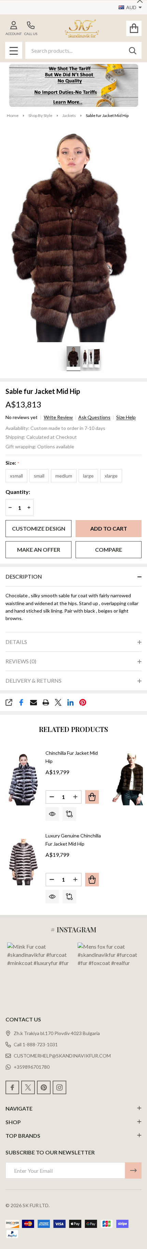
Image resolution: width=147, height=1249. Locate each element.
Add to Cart (108, 528)
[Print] (45, 702)
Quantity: (17, 491)
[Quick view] (52, 814)
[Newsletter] (133, 1170)
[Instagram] (59, 1087)
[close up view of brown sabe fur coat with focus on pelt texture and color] (97, 357)
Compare (108, 549)
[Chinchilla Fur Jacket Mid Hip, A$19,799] (22, 779)
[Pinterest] (82, 702)
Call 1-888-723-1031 (36, 1044)
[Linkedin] (70, 702)
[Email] (33, 702)
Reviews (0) (20, 661)
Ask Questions (94, 417)
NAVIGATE (18, 1108)
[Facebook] (21, 702)
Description (23, 576)
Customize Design (38, 528)
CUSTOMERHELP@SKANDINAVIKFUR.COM (62, 1056)
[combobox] (83, 50)
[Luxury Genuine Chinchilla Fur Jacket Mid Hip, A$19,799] (22, 862)
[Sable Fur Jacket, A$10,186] (129, 779)
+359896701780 (32, 1067)
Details (16, 641)
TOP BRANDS (22, 1135)
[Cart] (134, 28)
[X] (58, 702)
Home (12, 115)
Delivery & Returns (33, 680)
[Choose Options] (92, 797)
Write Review (58, 417)
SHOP (13, 1122)
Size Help (126, 417)
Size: (12, 463)
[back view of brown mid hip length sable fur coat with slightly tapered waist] (85, 357)
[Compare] (69, 814)
